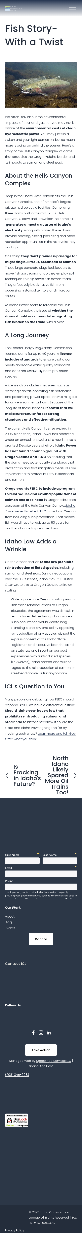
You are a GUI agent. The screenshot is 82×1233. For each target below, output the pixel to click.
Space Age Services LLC (53, 1061)
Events (10, 928)
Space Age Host (41, 1066)
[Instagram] (41, 1032)
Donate (41, 939)
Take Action (41, 1050)
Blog (8, 922)
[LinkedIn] (48, 1032)
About (10, 916)
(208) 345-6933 (17, 1074)
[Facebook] (33, 1032)
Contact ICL (15, 963)
